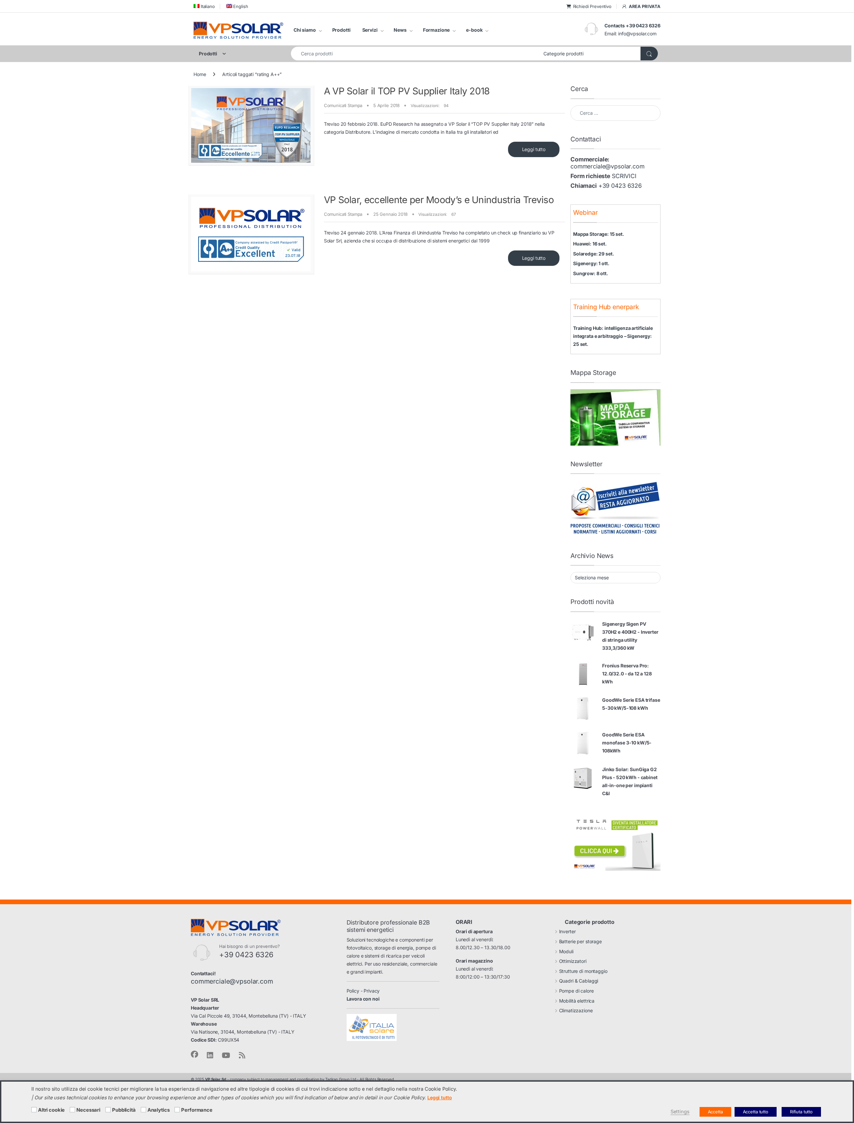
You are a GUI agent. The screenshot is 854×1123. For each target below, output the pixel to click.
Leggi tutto (533, 149)
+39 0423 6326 (620, 185)
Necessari (88, 1110)
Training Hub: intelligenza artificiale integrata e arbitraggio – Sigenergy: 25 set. (613, 336)
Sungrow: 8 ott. (590, 273)
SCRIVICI (624, 175)
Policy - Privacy (363, 991)
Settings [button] (680, 1112)
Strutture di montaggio (583, 971)
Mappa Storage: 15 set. (598, 234)
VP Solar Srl (215, 1079)
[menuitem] (204, 6)
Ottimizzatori (572, 961)
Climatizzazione (576, 1010)
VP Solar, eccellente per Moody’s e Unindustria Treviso (439, 199)
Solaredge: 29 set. (593, 253)
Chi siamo (305, 30)
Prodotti (341, 30)
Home (199, 74)
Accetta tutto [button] (755, 1111)
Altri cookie (51, 1110)
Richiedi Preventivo (592, 6)
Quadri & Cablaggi (578, 981)
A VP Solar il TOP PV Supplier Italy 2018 (407, 91)
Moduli (566, 951)
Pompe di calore (576, 991)
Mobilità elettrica (576, 1001)
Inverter (567, 931)
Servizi (370, 30)
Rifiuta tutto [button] (801, 1111)
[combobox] (415, 53)
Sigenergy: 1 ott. (591, 263)
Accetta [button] (715, 1111)
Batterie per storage (580, 941)
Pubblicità (124, 1110)
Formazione (436, 30)
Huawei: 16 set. (590, 243)
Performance (196, 1110)
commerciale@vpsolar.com (607, 166)
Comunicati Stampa (343, 105)
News (400, 30)
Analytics (158, 1110)
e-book (474, 30)
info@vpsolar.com (637, 33)
